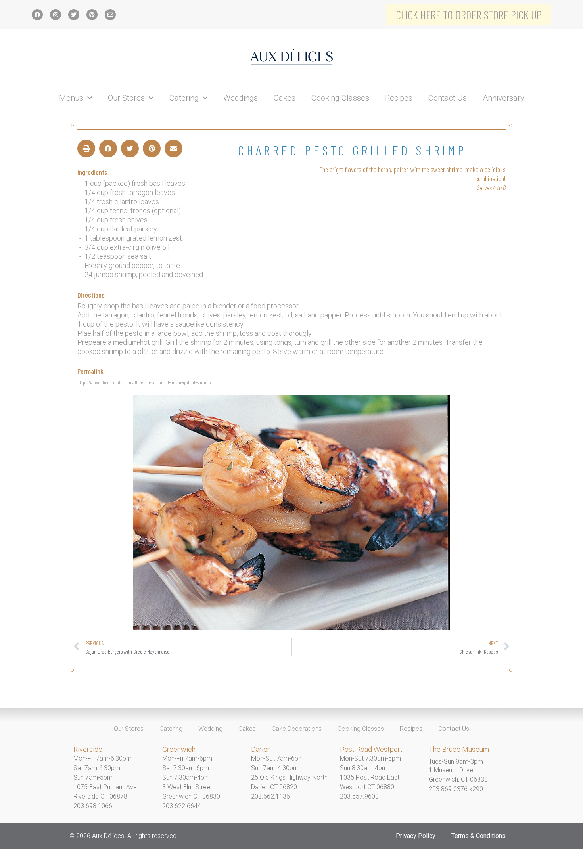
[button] (86, 148)
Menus (71, 98)
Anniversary (503, 98)
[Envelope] (110, 14)
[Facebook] (37, 14)
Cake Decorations (297, 728)
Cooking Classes (340, 98)
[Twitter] (73, 14)
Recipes (398, 98)
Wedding (210, 728)
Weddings (240, 98)
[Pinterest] (92, 14)
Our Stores (126, 98)
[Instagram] (55, 14)
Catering (184, 98)
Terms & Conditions (478, 835)
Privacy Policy (415, 835)
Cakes (284, 98)
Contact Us (447, 98)
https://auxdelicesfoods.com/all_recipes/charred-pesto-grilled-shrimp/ (144, 382)
